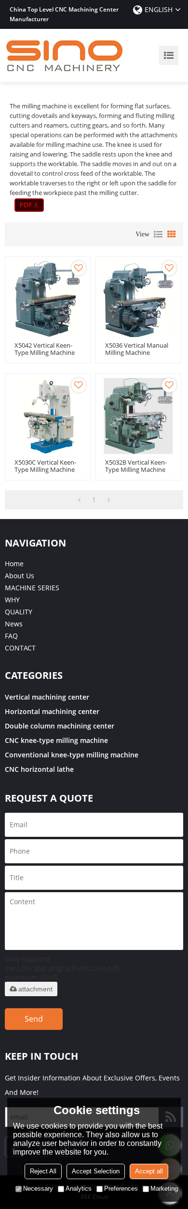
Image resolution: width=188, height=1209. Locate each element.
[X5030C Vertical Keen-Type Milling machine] (48, 416)
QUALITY (18, 611)
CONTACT (20, 647)
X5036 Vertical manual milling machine (136, 349)
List (158, 234)
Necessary (38, 1188)
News (14, 623)
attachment (35, 989)
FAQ (11, 635)
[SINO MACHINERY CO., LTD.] (65, 55)
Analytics (79, 1188)
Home (14, 563)
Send (34, 1019)
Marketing (164, 1188)
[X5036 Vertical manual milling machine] (138, 299)
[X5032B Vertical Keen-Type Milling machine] (138, 416)
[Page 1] (79, 500)
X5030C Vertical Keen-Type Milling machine (45, 466)
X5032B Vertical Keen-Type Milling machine (136, 466)
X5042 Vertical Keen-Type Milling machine (44, 349)
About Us (19, 575)
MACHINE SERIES (32, 587)
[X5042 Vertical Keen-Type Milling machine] (48, 299)
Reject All (43, 1171)
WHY (12, 599)
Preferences (121, 1188)
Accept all (149, 1171)
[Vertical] (29, 205)
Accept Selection (96, 1171)
